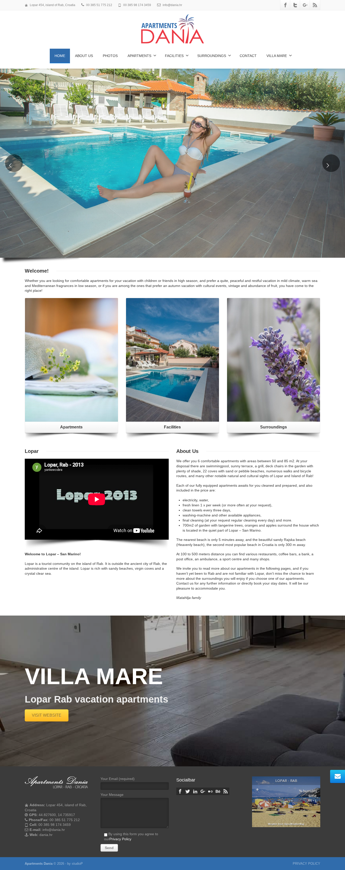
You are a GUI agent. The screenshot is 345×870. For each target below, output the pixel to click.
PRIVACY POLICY (306, 863)
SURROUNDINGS (211, 56)
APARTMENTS (139, 56)
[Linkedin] (195, 791)
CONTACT (248, 56)
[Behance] (218, 791)
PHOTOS (110, 56)
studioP (77, 863)
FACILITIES (174, 56)
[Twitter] (295, 5)
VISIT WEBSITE (46, 715)
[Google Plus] (305, 5)
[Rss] (315, 5)
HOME (60, 56)
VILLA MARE (276, 56)
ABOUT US (84, 56)
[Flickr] (210, 791)
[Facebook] (285, 5)
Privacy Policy (120, 839)
